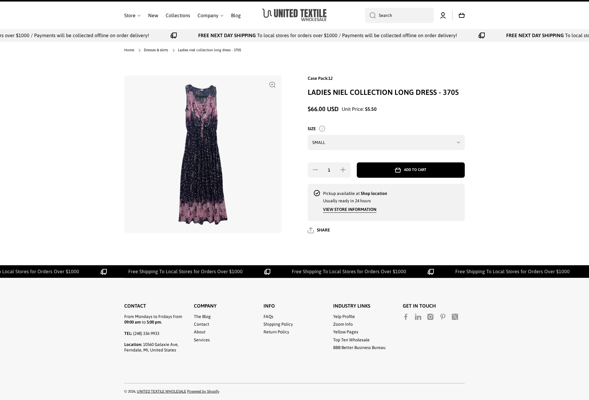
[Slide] (322, 129)
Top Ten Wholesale (351, 339)
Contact (201, 324)
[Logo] (294, 15)
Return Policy (276, 331)
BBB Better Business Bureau (359, 347)
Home (129, 50)
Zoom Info (343, 324)
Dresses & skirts (156, 50)
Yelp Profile (344, 316)
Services (202, 339)
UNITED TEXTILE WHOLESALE (161, 391)
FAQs (268, 316)
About (200, 331)
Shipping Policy (278, 324)
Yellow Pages (345, 331)
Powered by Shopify (203, 391)
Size (312, 128)
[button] (462, 15)
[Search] (370, 15)
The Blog (202, 316)
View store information (349, 209)
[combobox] (399, 15)
